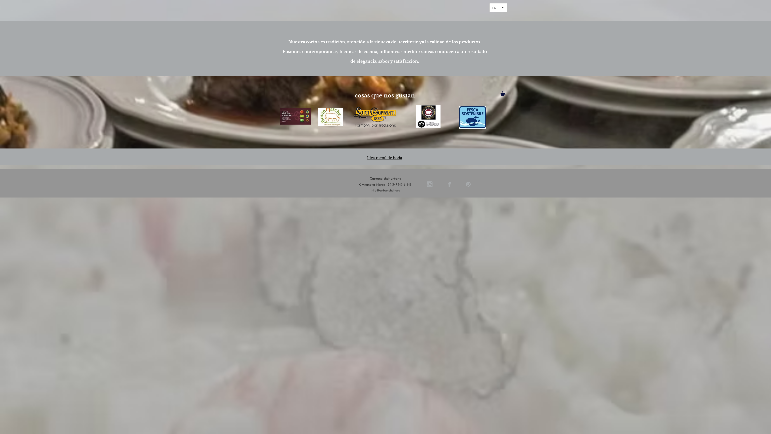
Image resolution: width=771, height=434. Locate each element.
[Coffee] (503, 93)
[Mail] (429, 184)
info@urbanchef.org (385, 190)
